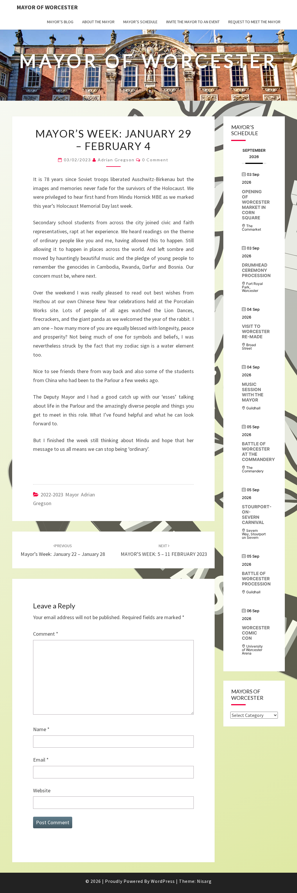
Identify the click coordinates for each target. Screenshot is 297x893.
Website (41, 790)
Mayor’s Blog (60, 21)
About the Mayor (98, 21)
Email (41, 759)
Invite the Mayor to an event (193, 21)
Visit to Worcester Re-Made (256, 331)
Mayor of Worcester (47, 7)
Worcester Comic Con (256, 633)
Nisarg (204, 881)
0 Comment (155, 159)
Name (41, 729)
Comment (45, 633)
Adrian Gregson (116, 159)
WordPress (163, 881)
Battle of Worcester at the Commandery (258, 451)
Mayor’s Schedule (140, 21)
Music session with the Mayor (252, 392)
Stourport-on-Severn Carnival (256, 514)
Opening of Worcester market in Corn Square (256, 204)
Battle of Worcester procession (256, 579)
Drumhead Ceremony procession (256, 270)
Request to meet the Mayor (254, 21)
